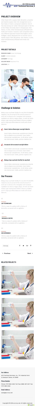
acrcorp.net (16, 403)
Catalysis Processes (17, 315)
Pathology (5, 245)
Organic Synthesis (17, 347)
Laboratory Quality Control (17, 283)
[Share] (20, 245)
